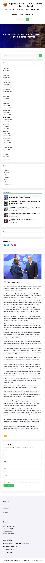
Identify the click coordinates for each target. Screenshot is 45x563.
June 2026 (6, 70)
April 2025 (6, 103)
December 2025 (7, 84)
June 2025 (6, 98)
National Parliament (8, 531)
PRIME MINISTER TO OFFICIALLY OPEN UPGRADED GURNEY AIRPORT (23, 220)
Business (7, 170)
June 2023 (6, 154)
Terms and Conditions (7, 515)
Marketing (7, 177)
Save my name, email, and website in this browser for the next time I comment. (22, 482)
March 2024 (7, 133)
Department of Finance (9, 524)
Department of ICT (8, 528)
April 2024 (6, 131)
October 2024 (7, 117)
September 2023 (8, 147)
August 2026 (7, 66)
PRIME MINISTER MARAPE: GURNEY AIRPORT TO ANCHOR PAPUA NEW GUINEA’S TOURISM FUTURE (24, 214)
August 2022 (7, 159)
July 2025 (6, 96)
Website (5, 475)
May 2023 (6, 156)
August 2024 (7, 121)
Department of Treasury (9, 526)
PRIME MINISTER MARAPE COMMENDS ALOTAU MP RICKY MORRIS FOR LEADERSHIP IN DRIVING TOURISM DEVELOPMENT (24, 208)
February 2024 (7, 135)
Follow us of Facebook (9, 533)
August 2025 (7, 93)
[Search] (27, 19)
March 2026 (7, 77)
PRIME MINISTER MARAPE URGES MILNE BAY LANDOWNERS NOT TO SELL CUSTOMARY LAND (24, 202)
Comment (6, 451)
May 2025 (6, 100)
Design (6, 174)
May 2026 (6, 73)
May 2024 (6, 128)
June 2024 (6, 126)
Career (4, 505)
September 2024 (8, 119)
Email (5, 468)
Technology (7, 181)
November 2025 (7, 87)
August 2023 (7, 149)
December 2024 (7, 112)
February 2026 (7, 80)
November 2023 (7, 142)
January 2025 (7, 110)
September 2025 (8, 91)
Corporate (7, 172)
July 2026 (6, 68)
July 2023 (6, 152)
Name (5, 461)
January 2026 (7, 82)
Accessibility (5, 512)
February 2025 (7, 107)
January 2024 (7, 138)
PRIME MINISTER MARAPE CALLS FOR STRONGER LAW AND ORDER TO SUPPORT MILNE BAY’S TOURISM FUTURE (25, 196)
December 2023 (7, 140)
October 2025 (7, 89)
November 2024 (7, 114)
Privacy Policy (6, 508)
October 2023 (7, 145)
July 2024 (6, 124)
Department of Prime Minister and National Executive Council (25, 5)
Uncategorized (8, 184)
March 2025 (7, 105)
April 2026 (6, 75)
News (6, 179)
